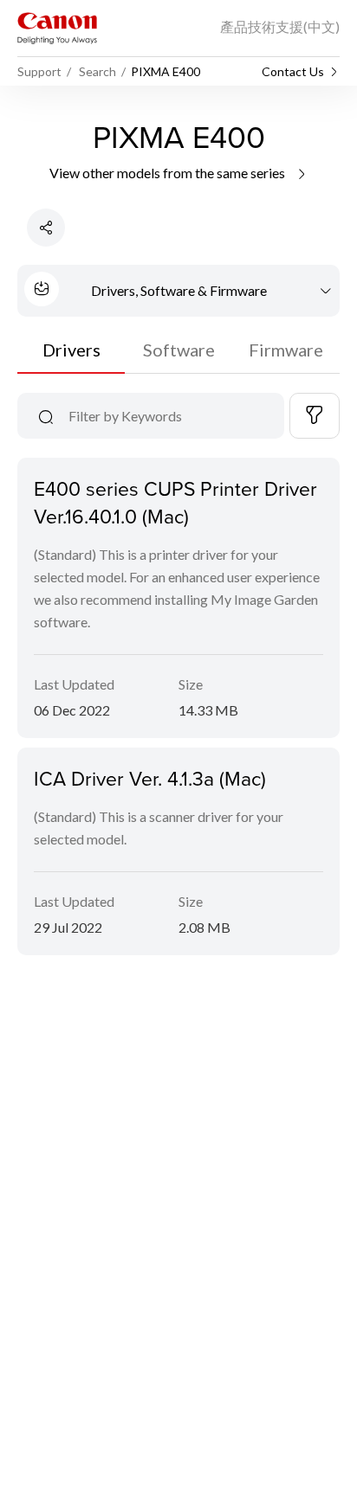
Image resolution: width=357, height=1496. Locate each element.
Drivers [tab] (71, 349)
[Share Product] (46, 228)
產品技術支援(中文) (280, 26)
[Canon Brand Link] (57, 28)
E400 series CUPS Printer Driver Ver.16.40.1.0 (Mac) (175, 502)
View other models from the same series (168, 172)
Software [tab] (179, 349)
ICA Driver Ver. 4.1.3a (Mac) (150, 778)
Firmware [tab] (286, 349)
